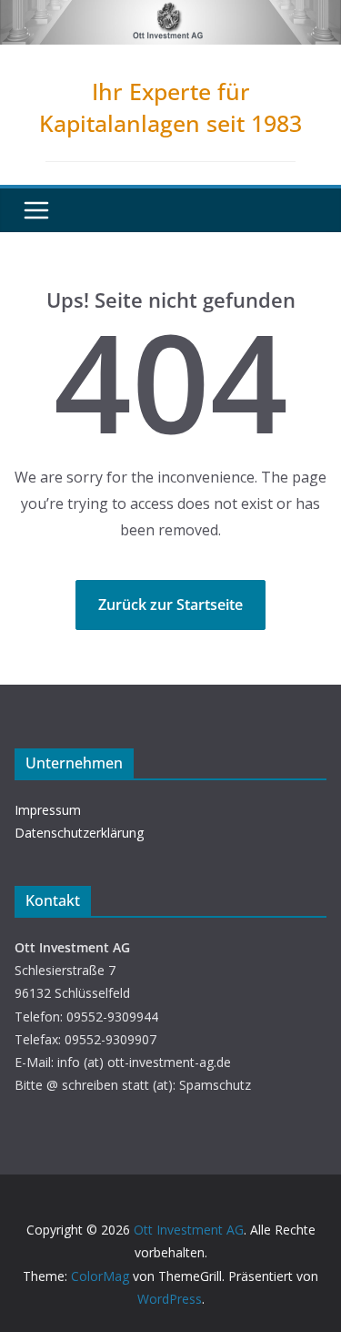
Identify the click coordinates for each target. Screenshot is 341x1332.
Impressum (48, 810)
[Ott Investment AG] (170, 13)
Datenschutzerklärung (79, 832)
